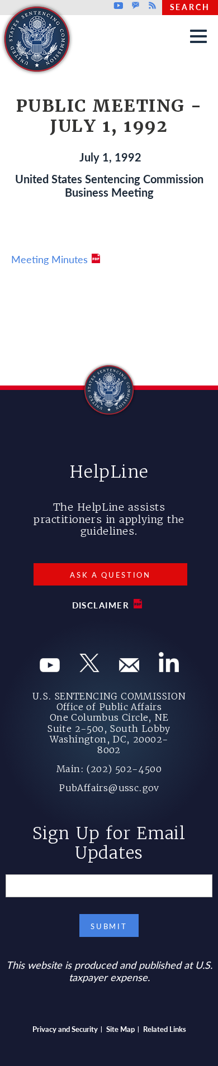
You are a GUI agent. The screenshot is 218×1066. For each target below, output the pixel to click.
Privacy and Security (65, 1029)
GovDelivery (136, 5)
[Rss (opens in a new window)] (169, 668)
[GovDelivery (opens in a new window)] (129, 668)
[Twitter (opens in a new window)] (89, 668)
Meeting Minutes (49, 259)
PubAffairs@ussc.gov (109, 787)
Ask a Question (110, 574)
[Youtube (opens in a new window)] (50, 668)
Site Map (120, 1029)
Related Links (164, 1029)
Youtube (119, 5)
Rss (151, 5)
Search (190, 6)
